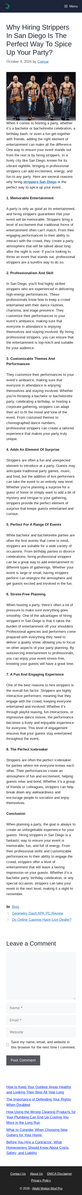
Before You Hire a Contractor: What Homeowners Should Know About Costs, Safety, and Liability (38, 1147)
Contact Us (18, 1173)
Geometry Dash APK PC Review (37, 913)
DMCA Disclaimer (59, 1173)
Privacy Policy (41, 1180)
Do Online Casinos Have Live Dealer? (41, 920)
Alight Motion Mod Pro (47, 1188)
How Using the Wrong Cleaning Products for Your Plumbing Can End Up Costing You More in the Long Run (41, 1117)
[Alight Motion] (6, 6)
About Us (36, 1173)
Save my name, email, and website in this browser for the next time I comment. (43, 1045)
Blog (15, 907)
